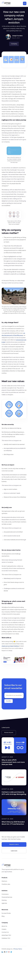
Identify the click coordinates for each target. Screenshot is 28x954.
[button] (24, 3)
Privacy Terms (18, 949)
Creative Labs (6, 884)
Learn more (14, 850)
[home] (6, 3)
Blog (3, 916)
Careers (4, 929)
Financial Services (7, 897)
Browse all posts (8, 732)
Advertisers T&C (6, 935)
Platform (4, 881)
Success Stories (6, 913)
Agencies (4, 903)
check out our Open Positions (10, 646)
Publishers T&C (6, 938)
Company (14, 43)
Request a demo (14, 844)
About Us (4, 926)
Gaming (4, 900)
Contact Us (5, 932)
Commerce (5, 894)
